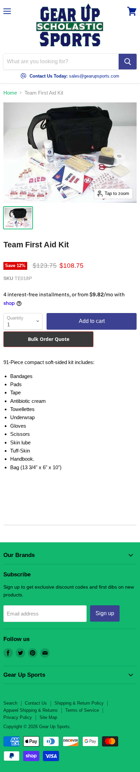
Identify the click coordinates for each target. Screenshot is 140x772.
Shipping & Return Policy (79, 703)
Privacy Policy (17, 717)
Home (10, 93)
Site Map (48, 717)
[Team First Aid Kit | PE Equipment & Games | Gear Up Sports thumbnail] (18, 218)
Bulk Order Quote (48, 339)
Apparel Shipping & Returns (30, 710)
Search (10, 703)
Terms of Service (82, 710)
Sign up (104, 613)
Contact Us (36, 703)
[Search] (128, 61)
